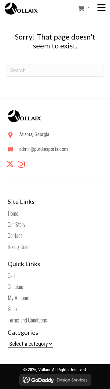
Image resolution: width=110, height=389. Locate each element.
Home (13, 213)
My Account (19, 298)
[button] (10, 164)
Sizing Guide (19, 247)
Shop (12, 309)
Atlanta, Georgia (34, 134)
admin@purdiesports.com (43, 149)
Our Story (16, 224)
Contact (15, 235)
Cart (12, 276)
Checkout (16, 287)
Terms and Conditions (27, 320)
